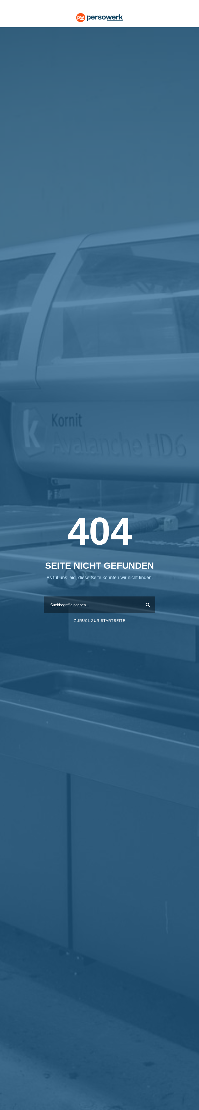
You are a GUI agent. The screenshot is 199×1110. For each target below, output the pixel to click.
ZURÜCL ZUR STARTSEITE (99, 620)
